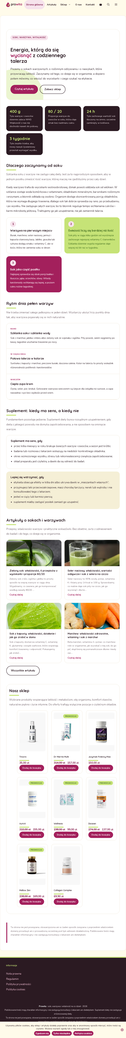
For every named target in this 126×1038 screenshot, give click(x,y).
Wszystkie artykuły (23, 670)
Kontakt (90, 4)
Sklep (63, 4)
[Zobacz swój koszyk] (100, 4)
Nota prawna (13, 973)
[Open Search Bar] (108, 4)
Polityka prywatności (18, 984)
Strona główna (34, 4)
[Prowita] (14, 5)
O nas (78, 4)
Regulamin (12, 979)
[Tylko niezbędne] (122, 1029)
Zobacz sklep (52, 89)
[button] (116, 4)
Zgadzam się (42, 1033)
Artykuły (51, 4)
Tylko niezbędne (61, 1033)
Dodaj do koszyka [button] (31, 767)
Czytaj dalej (16, 594)
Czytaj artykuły (24, 89)
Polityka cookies (15, 989)
